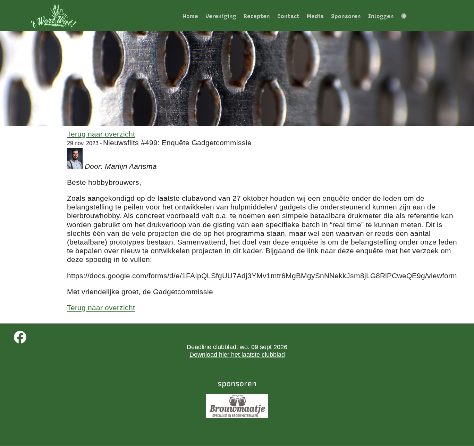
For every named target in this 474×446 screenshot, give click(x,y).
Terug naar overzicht (101, 134)
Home (190, 16)
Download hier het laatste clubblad (237, 354)
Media (315, 16)
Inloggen (381, 16)
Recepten (257, 16)
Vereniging (220, 16)
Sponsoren (346, 16)
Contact (288, 16)
